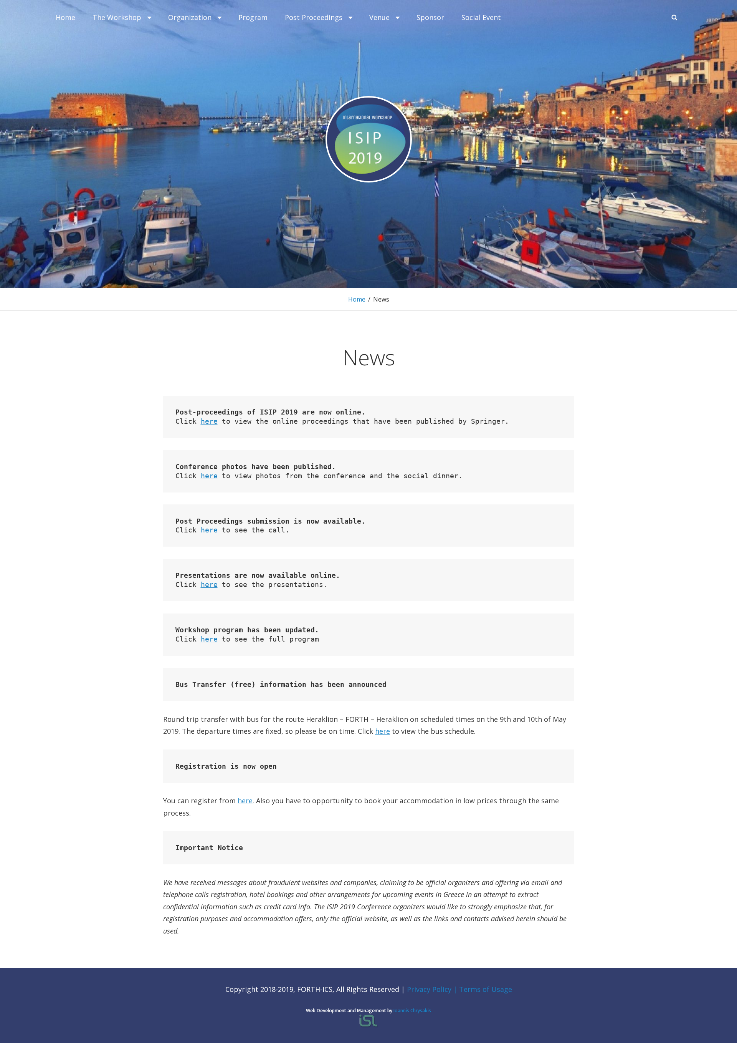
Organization (190, 17)
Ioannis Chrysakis (412, 1010)
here (209, 421)
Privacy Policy (430, 989)
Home (65, 17)
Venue (379, 17)
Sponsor (430, 17)
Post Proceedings (313, 17)
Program (253, 17)
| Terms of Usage (482, 989)
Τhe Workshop (117, 17)
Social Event (481, 17)
